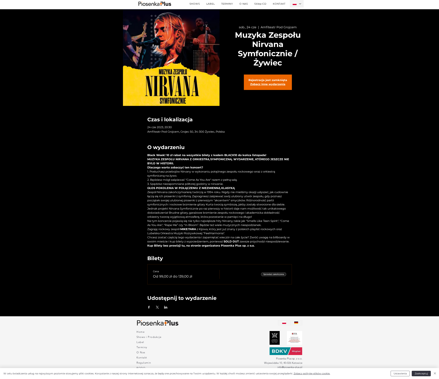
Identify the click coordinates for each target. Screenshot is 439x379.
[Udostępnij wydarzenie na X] (157, 307)
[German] (296, 322)
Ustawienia (400, 373)
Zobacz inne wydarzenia (267, 84)
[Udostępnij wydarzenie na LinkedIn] (165, 307)
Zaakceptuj (421, 373)
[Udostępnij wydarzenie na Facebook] (149, 307)
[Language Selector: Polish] (297, 3)
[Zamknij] (435, 373)
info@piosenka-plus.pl (289, 367)
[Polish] (284, 322)
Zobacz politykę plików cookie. (312, 373)
